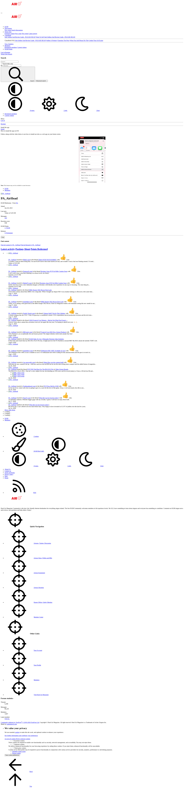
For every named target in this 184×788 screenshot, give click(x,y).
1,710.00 (7, 228)
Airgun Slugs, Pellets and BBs (43, 558)
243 (6, 218)
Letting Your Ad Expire (96, 40)
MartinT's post (27, 283)
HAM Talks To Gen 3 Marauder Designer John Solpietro (46, 339)
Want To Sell (40, 37)
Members (7, 46)
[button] (15, 96)
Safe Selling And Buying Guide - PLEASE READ (20, 37)
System (32, 110)
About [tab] (27, 249)
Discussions (8, 28)
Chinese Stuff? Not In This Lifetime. (54, 313)
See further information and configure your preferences (21, 735)
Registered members (11, 47)
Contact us (8, 471)
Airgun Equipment (39, 573)
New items (25, 33)
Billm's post (26, 259)
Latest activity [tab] (8, 249)
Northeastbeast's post (29, 386)
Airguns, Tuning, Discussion (42, 543)
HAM (6, 27)
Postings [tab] (19, 249)
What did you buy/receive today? (49, 398)
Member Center (38, 617)
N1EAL (7, 719)
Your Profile (37, 665)
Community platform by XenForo (20, 722)
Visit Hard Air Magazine (41, 695)
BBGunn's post (27, 332)
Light (65, 110)
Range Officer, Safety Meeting (43, 602)
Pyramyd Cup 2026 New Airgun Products (53, 332)
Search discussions (17, 30)
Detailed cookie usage (19, 751)
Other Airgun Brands (61, 369)
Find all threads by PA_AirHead (30, 245)
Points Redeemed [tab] (39, 249)
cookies (17, 732)
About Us (8, 469)
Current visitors (22, 47)
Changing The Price (63, 40)
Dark (98, 110)
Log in (3, 120)
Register (3, 124)
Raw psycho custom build (53, 362)
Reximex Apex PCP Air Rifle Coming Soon (54, 271)
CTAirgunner (9, 233)
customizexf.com (12, 724)
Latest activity (33, 33)
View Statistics (9, 44)
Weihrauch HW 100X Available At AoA (53, 351)
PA (17, 203)
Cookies (36, 436)
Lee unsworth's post (29, 362)
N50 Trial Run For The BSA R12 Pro (40, 369)
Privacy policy (9, 474)
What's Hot (8, 32)
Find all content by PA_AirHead (10, 245)
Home (6, 478)
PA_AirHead (12, 259)
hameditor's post (28, 302)
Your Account (38, 650)
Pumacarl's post (27, 271)
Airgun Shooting (39, 587)
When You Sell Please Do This (79, 40)
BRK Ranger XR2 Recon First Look (40, 290)
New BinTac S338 (51, 386)
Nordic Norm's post (29, 313)
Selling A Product (51, 40)
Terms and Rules (10, 473)
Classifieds (8, 35)
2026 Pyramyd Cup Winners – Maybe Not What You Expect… (48, 320)
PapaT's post (27, 398)
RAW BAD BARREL (47, 259)
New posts (8, 30)
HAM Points (8, 49)
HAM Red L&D (38, 451)
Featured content (10, 33)
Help (6, 476)
